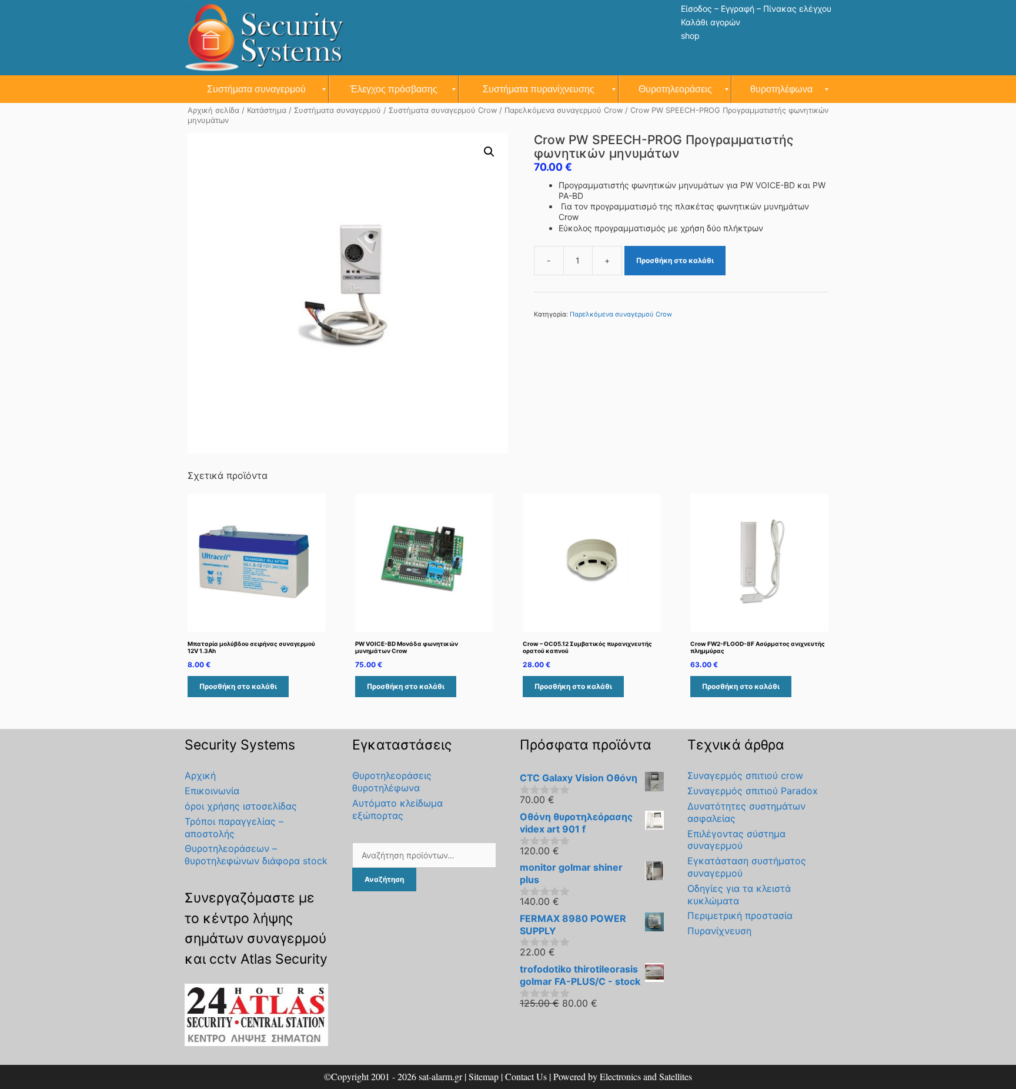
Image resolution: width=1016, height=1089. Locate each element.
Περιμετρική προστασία (740, 915)
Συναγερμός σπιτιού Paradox (752, 791)
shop (690, 36)
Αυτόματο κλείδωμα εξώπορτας (397, 809)
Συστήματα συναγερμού (337, 110)
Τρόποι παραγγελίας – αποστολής (234, 827)
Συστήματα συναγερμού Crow (443, 110)
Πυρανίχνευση (719, 931)
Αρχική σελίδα (213, 110)
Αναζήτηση (384, 879)
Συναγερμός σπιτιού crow (745, 775)
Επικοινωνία (212, 791)
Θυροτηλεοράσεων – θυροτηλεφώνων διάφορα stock (256, 854)
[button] (489, 151)
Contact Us (526, 1076)
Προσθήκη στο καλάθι (675, 260)
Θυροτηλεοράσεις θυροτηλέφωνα (392, 782)
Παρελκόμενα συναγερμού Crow (563, 110)
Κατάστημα (266, 110)
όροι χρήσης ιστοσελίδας (241, 806)
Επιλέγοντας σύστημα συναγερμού (736, 840)
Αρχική (200, 775)
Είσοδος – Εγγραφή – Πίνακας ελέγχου (756, 9)
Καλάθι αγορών (710, 22)
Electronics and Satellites (646, 1076)
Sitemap (484, 1076)
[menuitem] (257, 89)
